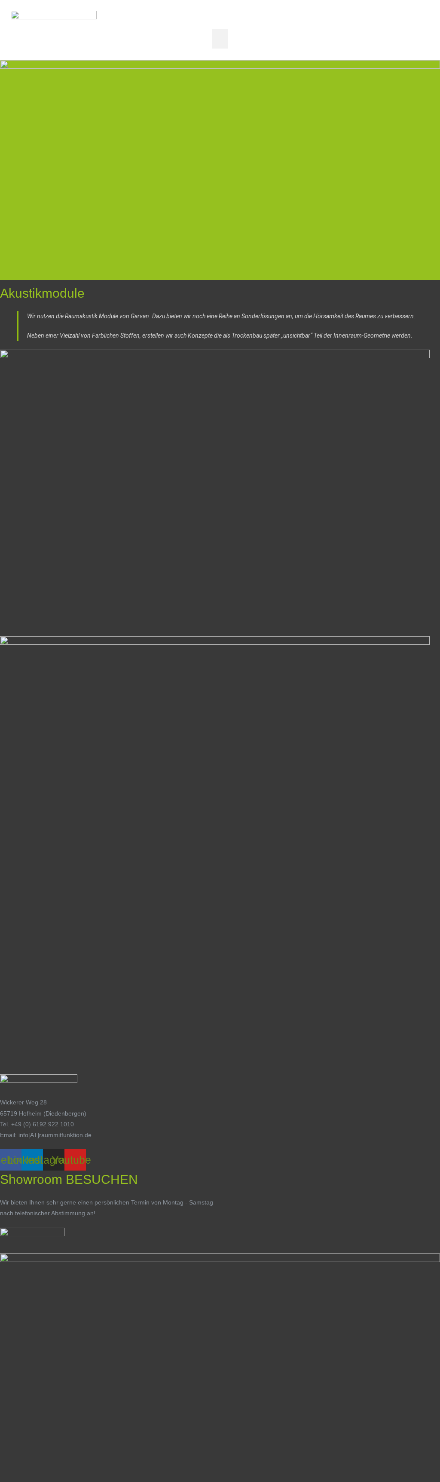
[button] (220, 39)
